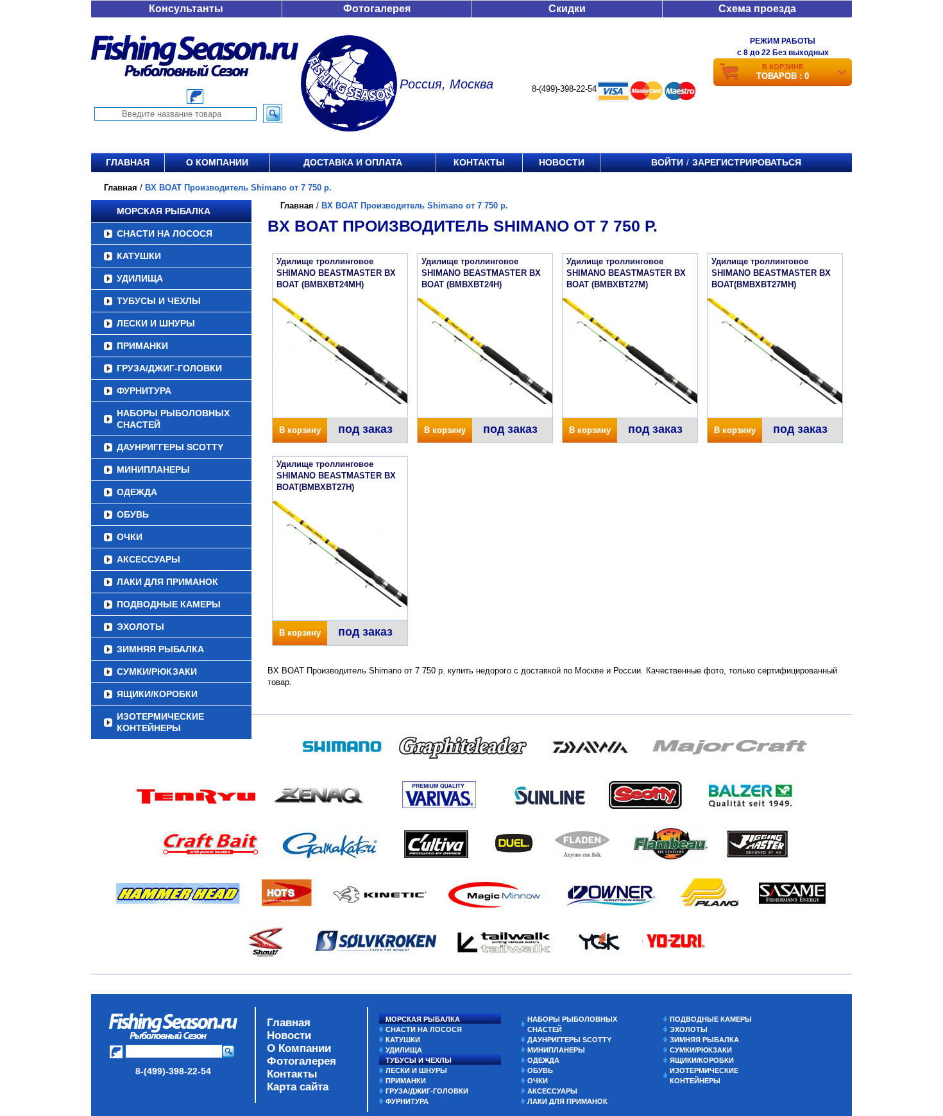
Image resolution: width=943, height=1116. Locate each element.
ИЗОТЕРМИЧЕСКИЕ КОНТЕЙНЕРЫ (160, 722)
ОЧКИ (129, 537)
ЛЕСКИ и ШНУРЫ (156, 323)
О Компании (299, 1048)
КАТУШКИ (139, 256)
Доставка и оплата (352, 162)
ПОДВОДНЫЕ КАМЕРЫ (169, 604)
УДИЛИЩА (140, 278)
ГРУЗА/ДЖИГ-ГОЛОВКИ (169, 368)
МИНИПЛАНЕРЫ (153, 469)
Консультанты (186, 8)
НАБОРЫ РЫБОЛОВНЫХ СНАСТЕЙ (173, 419)
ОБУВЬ (133, 514)
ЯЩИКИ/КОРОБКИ (157, 694)
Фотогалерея (377, 8)
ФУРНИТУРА (144, 390)
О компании (217, 162)
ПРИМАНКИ (142, 346)
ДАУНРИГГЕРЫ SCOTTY (170, 447)
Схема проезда (757, 8)
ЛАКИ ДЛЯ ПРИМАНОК (167, 582)
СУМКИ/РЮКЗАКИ (157, 671)
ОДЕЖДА (137, 492)
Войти (667, 162)
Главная (127, 162)
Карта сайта (297, 1087)
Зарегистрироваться (746, 162)
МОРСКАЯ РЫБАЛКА (163, 211)
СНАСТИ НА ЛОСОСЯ (164, 233)
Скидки (567, 8)
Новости (561, 162)
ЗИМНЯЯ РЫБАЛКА (160, 649)
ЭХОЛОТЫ (140, 626)
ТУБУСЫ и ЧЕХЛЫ (159, 301)
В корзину (300, 430)
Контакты (479, 162)
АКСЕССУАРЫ (148, 559)
